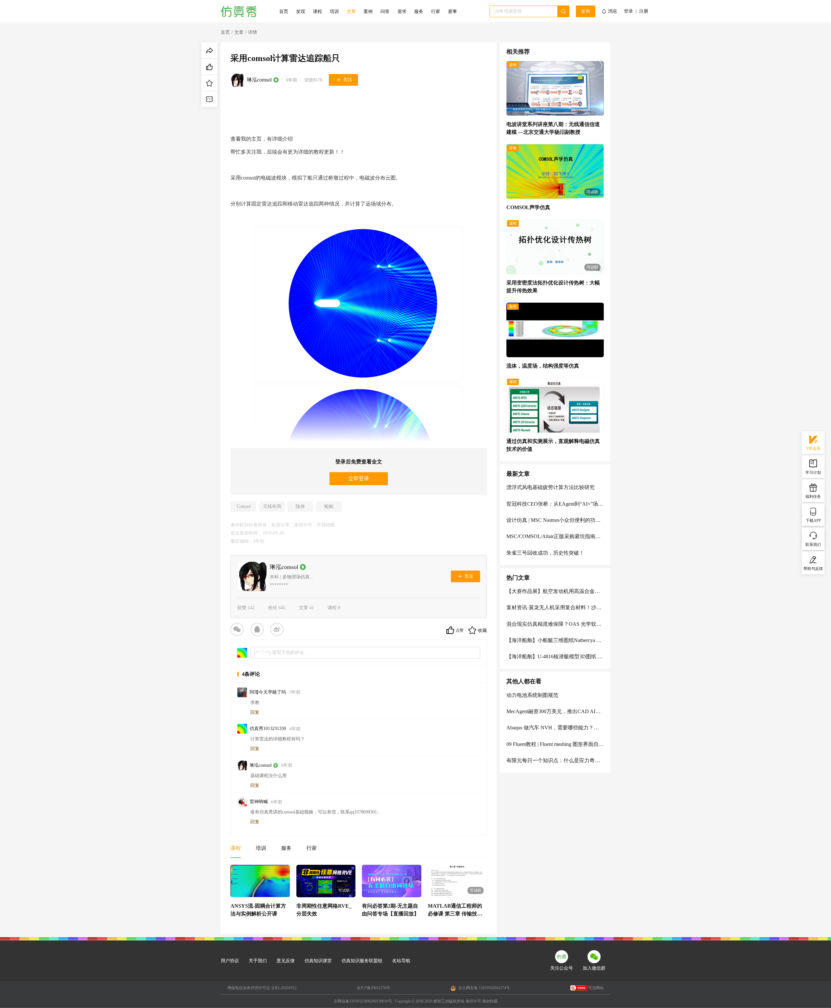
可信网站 (596, 988)
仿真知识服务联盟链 (361, 960)
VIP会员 (813, 448)
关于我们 (258, 960)
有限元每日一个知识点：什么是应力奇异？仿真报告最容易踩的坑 (555, 760)
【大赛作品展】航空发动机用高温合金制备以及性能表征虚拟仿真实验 (555, 591)
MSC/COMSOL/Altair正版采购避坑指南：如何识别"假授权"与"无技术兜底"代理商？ (555, 536)
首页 (283, 11)
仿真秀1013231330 (268, 728)
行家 (435, 11)
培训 (334, 11)
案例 (368, 11)
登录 (628, 11)
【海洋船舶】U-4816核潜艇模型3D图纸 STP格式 (555, 656)
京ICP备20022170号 (373, 988)
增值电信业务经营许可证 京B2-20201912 (261, 988)
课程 (317, 11)
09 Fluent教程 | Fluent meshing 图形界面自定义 (555, 744)
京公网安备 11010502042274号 (483, 988)
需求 (401, 11)
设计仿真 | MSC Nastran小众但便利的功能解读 (555, 520)
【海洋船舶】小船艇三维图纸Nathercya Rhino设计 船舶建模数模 (555, 640)
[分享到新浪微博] (278, 630)
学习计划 (813, 472)
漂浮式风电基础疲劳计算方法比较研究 (550, 487)
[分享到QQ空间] (258, 630)
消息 (612, 11)
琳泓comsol (259, 79)
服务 (418, 11)
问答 (385, 11)
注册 (643, 11)
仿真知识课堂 (318, 960)
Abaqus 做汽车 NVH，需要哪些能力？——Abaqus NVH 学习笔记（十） (555, 727)
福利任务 (813, 496)
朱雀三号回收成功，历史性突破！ (545, 553)
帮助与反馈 (813, 568)
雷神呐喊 (259, 801)
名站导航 (401, 960)
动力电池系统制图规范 (532, 695)
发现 (300, 11)
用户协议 (230, 960)
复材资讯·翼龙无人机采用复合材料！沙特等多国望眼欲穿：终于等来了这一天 (555, 607)
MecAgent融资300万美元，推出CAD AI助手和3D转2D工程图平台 (555, 711)
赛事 (452, 11)
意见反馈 (286, 960)
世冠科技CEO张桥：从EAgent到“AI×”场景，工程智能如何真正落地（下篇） (555, 504)
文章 (351, 11)
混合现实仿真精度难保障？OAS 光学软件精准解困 (555, 624)
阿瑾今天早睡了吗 (268, 692)
